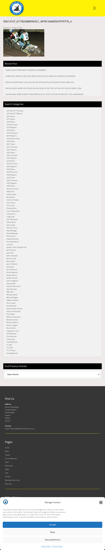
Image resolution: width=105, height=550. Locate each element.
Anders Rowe (11, 194)
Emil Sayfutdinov (13, 241)
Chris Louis (11, 205)
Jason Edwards (12, 264)
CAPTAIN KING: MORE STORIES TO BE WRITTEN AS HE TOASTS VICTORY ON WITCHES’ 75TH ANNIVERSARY (44, 94)
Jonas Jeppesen (12, 272)
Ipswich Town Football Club (16, 247)
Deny (52, 532)
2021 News (11, 144)
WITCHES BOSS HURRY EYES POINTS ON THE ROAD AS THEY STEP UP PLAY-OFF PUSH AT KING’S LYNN (43, 88)
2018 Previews (12, 125)
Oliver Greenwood (13, 311)
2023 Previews (12, 163)
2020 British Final (13, 138)
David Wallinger (12, 233)
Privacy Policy (57, 546)
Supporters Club (13, 331)
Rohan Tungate (12, 325)
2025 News (11, 177)
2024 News (11, 169)
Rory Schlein (11, 328)
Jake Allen (10, 253)
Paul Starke (11, 314)
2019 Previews (12, 133)
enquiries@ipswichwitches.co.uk (22, 428)
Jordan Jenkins (12, 275)
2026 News (11, 186)
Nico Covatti (11, 303)
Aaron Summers (13, 189)
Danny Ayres (11, 222)
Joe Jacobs (10, 267)
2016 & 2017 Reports (15, 113)
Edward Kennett (12, 239)
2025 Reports (12, 183)
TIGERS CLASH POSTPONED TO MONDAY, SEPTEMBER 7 (26, 70)
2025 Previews (12, 180)
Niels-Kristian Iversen (15, 308)
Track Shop (11, 339)
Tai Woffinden (12, 333)
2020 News (11, 141)
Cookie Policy (46, 546)
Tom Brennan (12, 336)
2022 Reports (12, 158)
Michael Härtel (12, 295)
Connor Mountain (13, 211)
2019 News (11, 130)
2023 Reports (12, 166)
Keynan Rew (11, 283)
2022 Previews (12, 155)
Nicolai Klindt (11, 306)
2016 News (11, 116)
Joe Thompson (12, 269)
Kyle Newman (12, 289)
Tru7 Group (11, 350)
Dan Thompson (12, 219)
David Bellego (12, 230)
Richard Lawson (12, 320)
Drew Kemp (11, 236)
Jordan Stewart (12, 278)
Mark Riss (10, 292)
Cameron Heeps (13, 200)
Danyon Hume (12, 228)
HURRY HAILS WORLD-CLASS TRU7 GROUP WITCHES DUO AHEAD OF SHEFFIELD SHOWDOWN (40, 76)
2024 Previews (12, 172)
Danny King (11, 225)
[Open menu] (94, 8)
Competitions (12, 208)
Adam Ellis (10, 191)
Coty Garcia (11, 214)
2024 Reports (12, 175)
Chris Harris (11, 203)
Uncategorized (12, 353)
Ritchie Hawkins (12, 322)
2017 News (11, 119)
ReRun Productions (14, 317)
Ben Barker (11, 197)
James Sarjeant (12, 255)
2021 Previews (12, 147)
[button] (101, 502)
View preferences (52, 540)
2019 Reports (12, 136)
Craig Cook (10, 216)
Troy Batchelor (12, 342)
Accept (52, 524)
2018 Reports (12, 127)
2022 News (11, 152)
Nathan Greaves (13, 300)
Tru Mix (9, 345)
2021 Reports (12, 150)
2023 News (11, 161)
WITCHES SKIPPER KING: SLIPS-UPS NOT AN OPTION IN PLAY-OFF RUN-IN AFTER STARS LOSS (39, 82)
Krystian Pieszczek (13, 286)
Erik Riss (10, 244)
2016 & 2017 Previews (15, 111)
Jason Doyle (11, 261)
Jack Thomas (11, 250)
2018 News (11, 122)
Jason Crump (11, 258)
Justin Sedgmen (12, 281)
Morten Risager (12, 297)
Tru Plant (10, 347)
